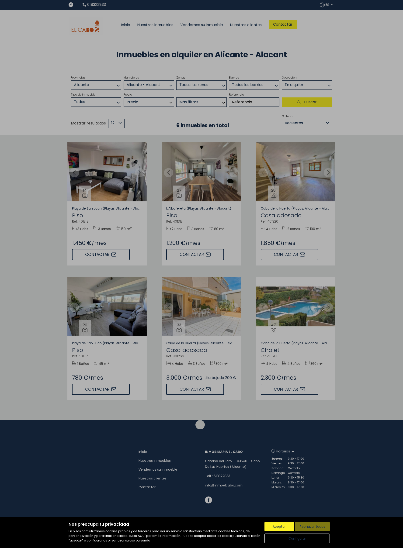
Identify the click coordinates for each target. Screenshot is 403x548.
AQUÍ (142, 536)
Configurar (297, 538)
